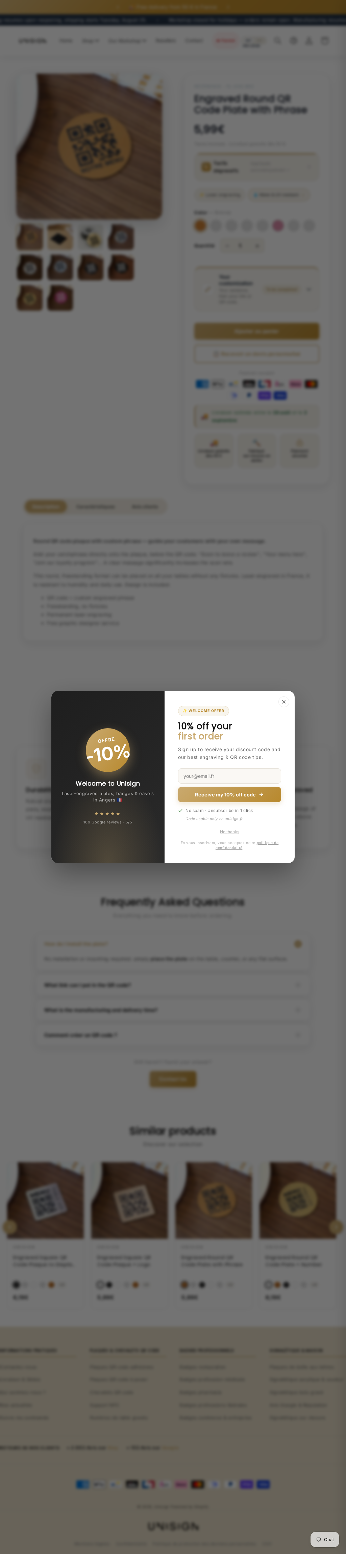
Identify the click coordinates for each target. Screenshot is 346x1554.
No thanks (229, 831)
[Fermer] (283, 701)
